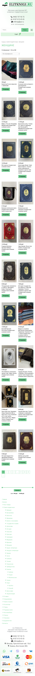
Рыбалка (9, 558)
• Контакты (5, 623)
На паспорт (7, 604)
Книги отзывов (8, 601)
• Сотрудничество (7, 620)
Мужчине (9, 542)
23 (28, 472)
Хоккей (11, 588)
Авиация (9, 510)
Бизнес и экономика (12, 521)
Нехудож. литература (12, 550)
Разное (6, 615)
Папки (6, 607)
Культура (9, 534)
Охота (8, 556)
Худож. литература (12, 548)
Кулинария (9, 537)
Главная (4, 42)
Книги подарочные (9, 507)
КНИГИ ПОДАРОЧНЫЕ (12, 42)
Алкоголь (9, 515)
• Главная (4, 499)
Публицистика (11, 566)
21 (21, 472)
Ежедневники (8, 599)
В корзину (6, 89)
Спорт (8, 583)
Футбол (11, 585)
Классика (9, 531)
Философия (10, 591)
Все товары (7, 504)
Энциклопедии (11, 593)
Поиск (25, 30)
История (9, 529)
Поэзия (9, 561)
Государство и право (12, 523)
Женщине (9, 545)
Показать (17, 490)
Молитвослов (13, 577)
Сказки (8, 580)
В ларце (6, 596)
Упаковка (6, 618)
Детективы (10, 526)
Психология (10, 564)
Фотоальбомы (8, 612)
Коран (10, 575)
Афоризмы (10, 518)
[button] (31, 30)
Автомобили (10, 513)
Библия (11, 572)
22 (24, 472)
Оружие (9, 553)
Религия (9, 569)
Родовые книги (8, 610)
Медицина (9, 539)
